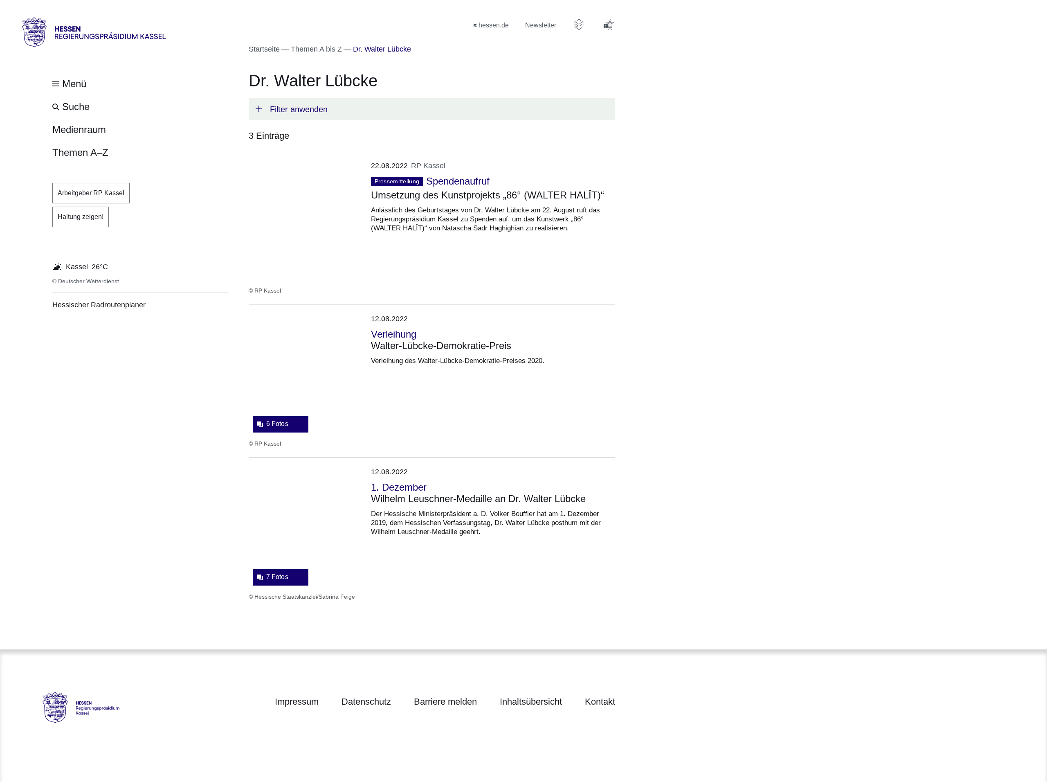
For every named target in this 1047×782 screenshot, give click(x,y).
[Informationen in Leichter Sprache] (579, 24)
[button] (431, 109)
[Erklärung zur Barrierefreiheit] (608, 24)
